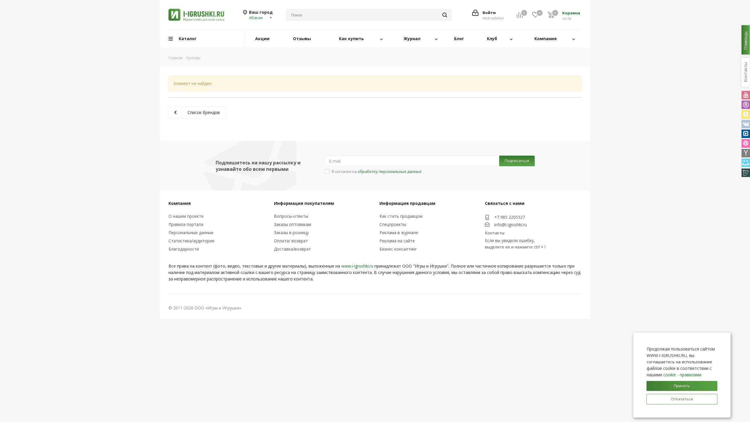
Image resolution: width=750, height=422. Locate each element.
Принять (682, 385)
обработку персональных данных (390, 171)
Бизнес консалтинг (398, 249)
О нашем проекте (186, 216)
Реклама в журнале (398, 232)
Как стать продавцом (400, 216)
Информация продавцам (407, 203)
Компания (179, 203)
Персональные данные (191, 232)
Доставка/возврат (292, 249)
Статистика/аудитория (191, 241)
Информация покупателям (304, 203)
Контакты (494, 233)
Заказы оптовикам (292, 224)
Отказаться (682, 398)
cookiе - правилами (682, 374)
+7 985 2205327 (509, 217)
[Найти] (445, 15)
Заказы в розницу (291, 232)
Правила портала (185, 224)
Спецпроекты (392, 224)
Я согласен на (377, 171)
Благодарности (183, 249)
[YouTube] (746, 95)
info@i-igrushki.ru (510, 224)
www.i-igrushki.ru (357, 266)
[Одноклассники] (746, 114)
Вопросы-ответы (291, 216)
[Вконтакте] (746, 124)
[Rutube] (746, 105)
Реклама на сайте (397, 241)
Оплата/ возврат (291, 241)
